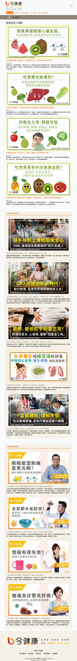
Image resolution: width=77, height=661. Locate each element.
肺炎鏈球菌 (26, 13)
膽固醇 (45, 13)
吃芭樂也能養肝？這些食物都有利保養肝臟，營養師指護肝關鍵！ (30, 107)
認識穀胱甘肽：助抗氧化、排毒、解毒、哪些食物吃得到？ (28, 152)
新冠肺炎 (17, 13)
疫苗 (34, 13)
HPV (39, 13)
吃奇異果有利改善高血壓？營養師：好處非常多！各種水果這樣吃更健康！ (34, 197)
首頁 (9, 17)
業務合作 (38, 653)
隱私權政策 (22, 653)
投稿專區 (55, 653)
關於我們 (31, 653)
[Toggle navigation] (71, 5)
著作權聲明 (46, 653)
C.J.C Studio (42, 660)
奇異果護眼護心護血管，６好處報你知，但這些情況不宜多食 (29, 60)
